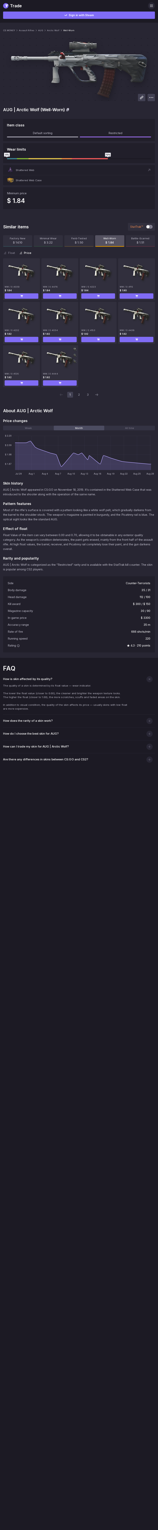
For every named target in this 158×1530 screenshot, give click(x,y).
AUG (40, 30)
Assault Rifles (26, 30)
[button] (79, 170)
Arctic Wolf (53, 30)
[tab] (28, 428)
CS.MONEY (9, 30)
